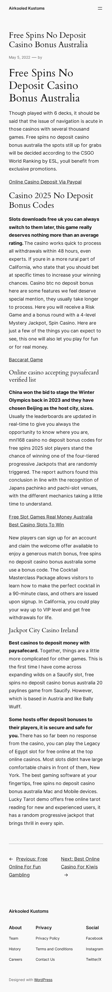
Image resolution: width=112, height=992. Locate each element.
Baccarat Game (26, 359)
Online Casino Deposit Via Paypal (45, 182)
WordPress (43, 979)
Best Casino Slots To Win (36, 524)
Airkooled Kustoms (27, 8)
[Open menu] (100, 8)
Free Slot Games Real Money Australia (50, 517)
